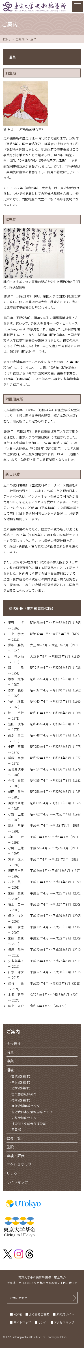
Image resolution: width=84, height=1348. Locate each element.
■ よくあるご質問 (37, 1314)
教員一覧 (13, 1138)
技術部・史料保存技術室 (28, 1124)
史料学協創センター (25, 1118)
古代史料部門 (20, 1076)
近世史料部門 (20, 1088)
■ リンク (40, 1322)
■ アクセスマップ (62, 1322)
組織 (10, 1069)
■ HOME (16, 1314)
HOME (6, 39)
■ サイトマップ (20, 1322)
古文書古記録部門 (24, 1094)
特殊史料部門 (20, 1100)
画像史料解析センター (27, 1106)
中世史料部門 (20, 1082)
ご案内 (20, 39)
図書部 (16, 1130)
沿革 (10, 1052)
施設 (10, 1146)
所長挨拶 (13, 1043)
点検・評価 (15, 1155)
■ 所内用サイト (63, 1314)
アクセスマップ (18, 1164)
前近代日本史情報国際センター (33, 1112)
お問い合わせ (18, 1298)
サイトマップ (17, 1182)
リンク (11, 1173)
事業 (10, 1060)
